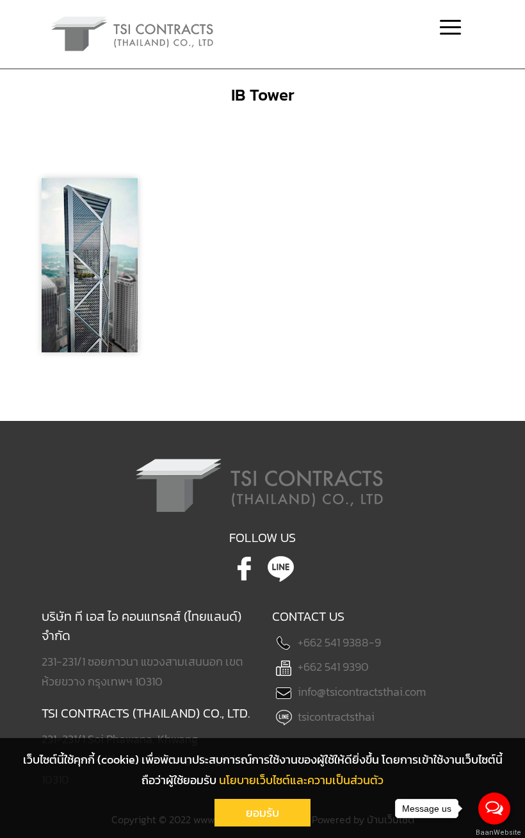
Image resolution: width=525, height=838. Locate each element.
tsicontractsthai (336, 716)
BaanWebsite (495, 832)
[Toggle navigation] (450, 28)
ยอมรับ (262, 812)
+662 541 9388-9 (339, 642)
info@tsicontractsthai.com (362, 691)
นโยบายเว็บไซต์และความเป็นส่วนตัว (301, 780)
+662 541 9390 (333, 666)
